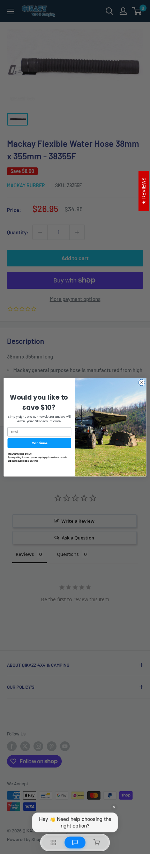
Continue (39, 442)
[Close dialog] (141, 382)
